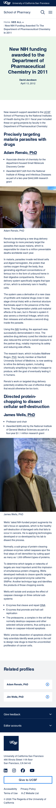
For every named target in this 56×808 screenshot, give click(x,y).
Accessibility (10, 789)
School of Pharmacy (17, 12)
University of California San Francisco (30, 4)
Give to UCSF (34, 781)
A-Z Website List (30, 793)
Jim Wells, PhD (15, 696)
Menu (50, 12)
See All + (17, 22)
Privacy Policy (28, 789)
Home (7, 22)
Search (40, 12)
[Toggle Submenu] (28, 714)
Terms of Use (11, 793)
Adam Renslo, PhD (17, 684)
